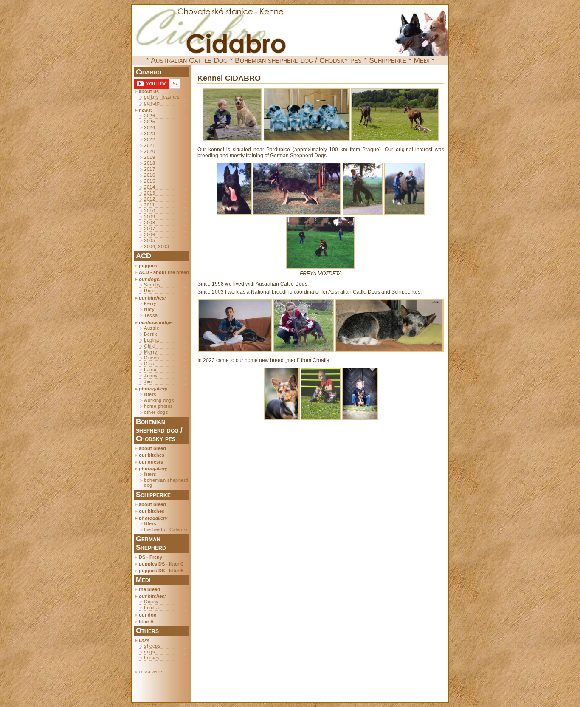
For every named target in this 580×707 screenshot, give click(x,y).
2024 (149, 127)
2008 (149, 222)
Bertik (150, 334)
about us (149, 91)
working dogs (159, 400)
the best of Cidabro (165, 529)
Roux (150, 290)
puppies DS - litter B (161, 570)
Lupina (151, 339)
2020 (149, 151)
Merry (151, 351)
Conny (151, 601)
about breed (152, 448)
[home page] (211, 30)
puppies (148, 265)
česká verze (150, 671)
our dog (148, 614)
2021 (149, 145)
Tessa (151, 315)
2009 (149, 216)
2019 (149, 157)
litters (150, 394)
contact (152, 102)
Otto (149, 363)
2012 (149, 198)
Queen (151, 357)
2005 (149, 240)
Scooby (152, 284)
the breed (149, 589)
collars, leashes (162, 96)
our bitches (151, 455)
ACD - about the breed (164, 272)
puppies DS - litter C (161, 563)
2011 (149, 204)
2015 (149, 181)
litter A (146, 621)
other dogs (156, 412)
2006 (149, 234)
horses (152, 657)
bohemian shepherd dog (166, 483)
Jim (148, 381)
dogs (149, 651)
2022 (149, 139)
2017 (149, 169)
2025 (149, 121)
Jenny (151, 375)
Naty (149, 309)
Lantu (150, 369)
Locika (151, 607)
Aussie (151, 328)
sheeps (152, 645)
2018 (149, 163)
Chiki (149, 345)
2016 (149, 175)
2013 (149, 192)
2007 (149, 228)
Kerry (150, 303)
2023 (149, 133)
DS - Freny (150, 557)
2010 (149, 210)
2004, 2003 (156, 246)
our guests (151, 461)
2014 (149, 186)
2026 (149, 115)
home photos (158, 406)
